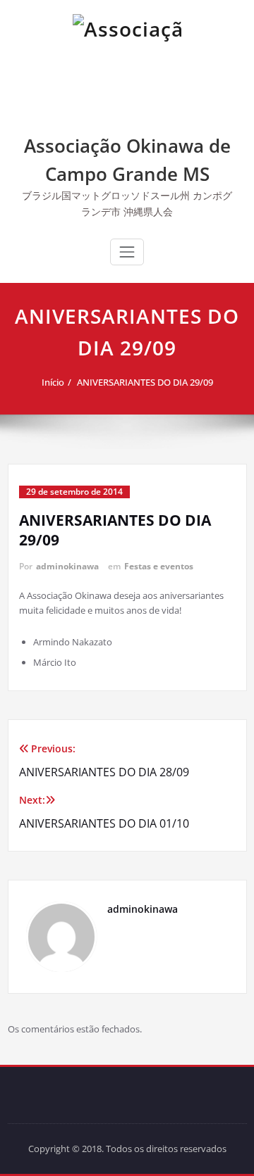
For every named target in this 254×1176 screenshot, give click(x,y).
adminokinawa (67, 566)
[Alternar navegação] (127, 252)
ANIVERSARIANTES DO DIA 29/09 (145, 382)
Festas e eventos (158, 566)
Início (53, 382)
